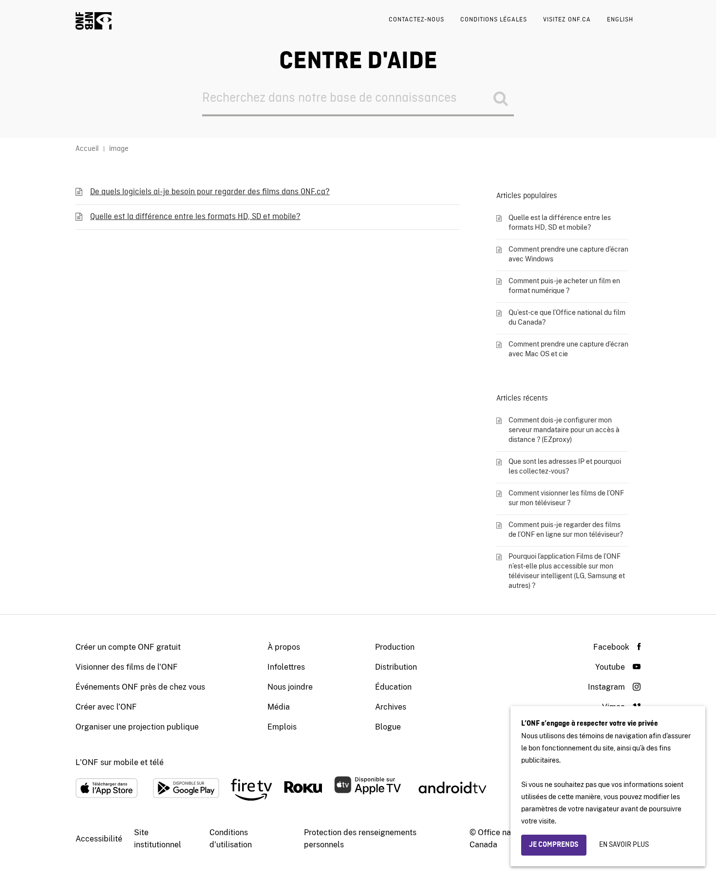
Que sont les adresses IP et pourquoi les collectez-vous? (565, 466)
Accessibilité (98, 838)
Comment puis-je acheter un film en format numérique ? (564, 285)
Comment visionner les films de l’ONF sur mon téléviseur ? (566, 498)
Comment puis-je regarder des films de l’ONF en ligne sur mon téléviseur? (566, 529)
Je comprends (554, 845)
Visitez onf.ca (567, 20)
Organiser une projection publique (137, 726)
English (620, 20)
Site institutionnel (157, 838)
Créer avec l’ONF (106, 707)
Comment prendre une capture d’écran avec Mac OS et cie (568, 349)
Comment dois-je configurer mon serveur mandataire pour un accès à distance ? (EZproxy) (564, 429)
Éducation (393, 687)
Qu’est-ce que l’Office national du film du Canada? (567, 317)
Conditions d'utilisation (230, 838)
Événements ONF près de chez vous (140, 687)
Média (278, 707)
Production (395, 647)
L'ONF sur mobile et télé (119, 762)
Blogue (388, 726)
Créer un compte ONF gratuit (128, 647)
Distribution (396, 667)
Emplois (282, 726)
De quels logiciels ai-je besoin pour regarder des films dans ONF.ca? (210, 192)
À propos (283, 647)
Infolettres (286, 667)
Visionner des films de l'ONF (126, 667)
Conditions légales (493, 20)
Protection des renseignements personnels (360, 838)
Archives (390, 707)
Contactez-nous (416, 20)
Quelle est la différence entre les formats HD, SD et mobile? (195, 217)
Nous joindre (290, 687)
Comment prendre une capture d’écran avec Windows (568, 254)
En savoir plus (624, 845)
